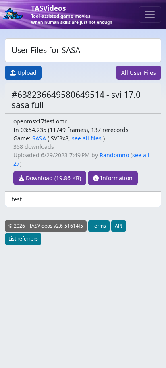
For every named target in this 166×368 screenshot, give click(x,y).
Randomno (114, 155)
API (118, 225)
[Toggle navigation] (150, 14)
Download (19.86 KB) (52, 178)
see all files (87, 138)
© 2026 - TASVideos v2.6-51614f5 (45, 225)
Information (116, 178)
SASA (39, 138)
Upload (26, 72)
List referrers (23, 238)
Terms (99, 225)
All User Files (138, 72)
